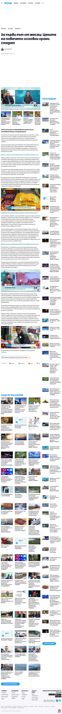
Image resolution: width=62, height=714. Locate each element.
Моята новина (4, 696)
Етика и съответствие (12, 707)
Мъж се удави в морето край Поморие (19, 673)
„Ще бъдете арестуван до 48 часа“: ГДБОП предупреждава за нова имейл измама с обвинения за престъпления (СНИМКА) (34, 603)
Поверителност (47, 706)
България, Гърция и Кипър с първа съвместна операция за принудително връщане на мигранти (55, 368)
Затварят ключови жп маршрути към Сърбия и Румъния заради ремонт (34, 513)
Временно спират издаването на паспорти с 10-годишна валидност (20, 528)
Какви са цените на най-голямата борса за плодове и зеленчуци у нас (20, 244)
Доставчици (32, 706)
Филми (23, 698)
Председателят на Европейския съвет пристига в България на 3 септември (55, 622)
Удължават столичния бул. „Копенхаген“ (19, 496)
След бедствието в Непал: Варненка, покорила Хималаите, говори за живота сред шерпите (20, 409)
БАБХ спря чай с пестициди (5, 546)
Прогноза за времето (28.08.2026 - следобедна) (21, 547)
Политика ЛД (53, 706)
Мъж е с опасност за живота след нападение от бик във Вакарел (7, 600)
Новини (16, 3)
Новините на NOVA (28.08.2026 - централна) (55, 480)
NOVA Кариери (35, 697)
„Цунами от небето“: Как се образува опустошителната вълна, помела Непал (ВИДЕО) (55, 528)
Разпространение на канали (17, 706)
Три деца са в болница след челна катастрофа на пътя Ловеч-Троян (34, 640)
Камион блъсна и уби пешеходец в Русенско (20, 512)
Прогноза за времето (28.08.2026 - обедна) (7, 639)
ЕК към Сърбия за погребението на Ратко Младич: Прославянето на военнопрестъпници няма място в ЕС (55, 403)
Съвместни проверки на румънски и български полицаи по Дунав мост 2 (21, 640)
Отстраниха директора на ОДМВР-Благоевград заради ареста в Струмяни (6, 479)
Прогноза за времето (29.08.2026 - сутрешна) (21, 426)
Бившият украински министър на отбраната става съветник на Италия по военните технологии (55, 243)
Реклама (2, 706)
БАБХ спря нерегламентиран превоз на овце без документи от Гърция (7, 621)
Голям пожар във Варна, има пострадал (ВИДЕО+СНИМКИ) (33, 478)
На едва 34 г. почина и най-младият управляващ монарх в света (55, 613)
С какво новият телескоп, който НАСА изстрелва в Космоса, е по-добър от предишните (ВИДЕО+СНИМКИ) (55, 268)
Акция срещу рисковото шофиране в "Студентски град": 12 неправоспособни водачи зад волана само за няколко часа (34, 530)
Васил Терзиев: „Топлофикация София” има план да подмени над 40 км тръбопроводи (7, 656)
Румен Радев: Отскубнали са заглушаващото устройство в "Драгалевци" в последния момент (34, 657)
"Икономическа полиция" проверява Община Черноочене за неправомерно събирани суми (20, 565)
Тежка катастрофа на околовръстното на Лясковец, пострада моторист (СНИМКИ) (6, 462)
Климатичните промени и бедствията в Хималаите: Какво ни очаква (55, 121)
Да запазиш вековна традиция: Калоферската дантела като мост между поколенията (6, 427)
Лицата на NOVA (15, 694)
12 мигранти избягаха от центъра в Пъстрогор (7, 512)
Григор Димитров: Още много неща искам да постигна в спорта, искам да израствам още (55, 426)
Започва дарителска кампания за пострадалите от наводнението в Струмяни (34, 497)
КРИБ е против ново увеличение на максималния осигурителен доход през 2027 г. (20, 601)
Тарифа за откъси (26, 706)
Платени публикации (20, 707)
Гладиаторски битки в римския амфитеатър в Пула (55, 337)
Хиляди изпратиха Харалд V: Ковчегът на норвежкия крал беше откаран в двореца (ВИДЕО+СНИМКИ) (55, 438)
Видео (2, 698)
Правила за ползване (4, 707)
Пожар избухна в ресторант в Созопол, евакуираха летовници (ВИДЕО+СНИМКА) (34, 444)
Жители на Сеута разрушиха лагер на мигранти (55, 345)
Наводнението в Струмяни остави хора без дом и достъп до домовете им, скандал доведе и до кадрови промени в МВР (7, 409)
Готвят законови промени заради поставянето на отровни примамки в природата (20, 462)
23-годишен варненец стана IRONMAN (7, 495)
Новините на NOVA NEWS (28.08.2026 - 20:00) (55, 448)
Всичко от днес (4, 694)
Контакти (36, 706)
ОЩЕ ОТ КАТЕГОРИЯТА (10, 684)
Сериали (23, 696)
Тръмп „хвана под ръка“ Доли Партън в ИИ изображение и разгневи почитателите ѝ (55, 632)
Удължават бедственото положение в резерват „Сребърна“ (32, 548)
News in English (35, 699)
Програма (23, 3)
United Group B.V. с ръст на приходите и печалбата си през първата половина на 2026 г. (55, 539)
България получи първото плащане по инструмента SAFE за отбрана (21, 582)
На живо (37, 3)
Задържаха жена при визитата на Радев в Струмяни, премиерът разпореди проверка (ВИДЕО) (34, 584)
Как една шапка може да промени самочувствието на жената (55, 177)
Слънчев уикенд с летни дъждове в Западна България (20, 443)
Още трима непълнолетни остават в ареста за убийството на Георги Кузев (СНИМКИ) (6, 566)
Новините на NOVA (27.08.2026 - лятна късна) (55, 329)
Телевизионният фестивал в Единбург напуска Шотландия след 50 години (55, 289)
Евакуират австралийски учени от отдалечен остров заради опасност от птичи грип (55, 355)
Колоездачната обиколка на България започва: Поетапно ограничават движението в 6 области (7, 445)
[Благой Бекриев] (2, 49)
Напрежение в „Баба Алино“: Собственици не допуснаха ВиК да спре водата (34, 564)
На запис (30, 3)
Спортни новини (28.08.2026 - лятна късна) (55, 321)
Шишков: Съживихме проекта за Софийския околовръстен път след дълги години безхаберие (34, 623)
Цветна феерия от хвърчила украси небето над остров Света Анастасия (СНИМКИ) (34, 462)
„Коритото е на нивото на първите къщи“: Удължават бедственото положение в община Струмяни (20, 480)
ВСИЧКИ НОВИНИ (49, 643)
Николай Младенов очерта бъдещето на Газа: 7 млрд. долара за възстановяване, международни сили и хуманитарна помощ (55, 600)
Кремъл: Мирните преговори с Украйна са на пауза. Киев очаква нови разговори (55, 415)
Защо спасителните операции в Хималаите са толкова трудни (54, 132)
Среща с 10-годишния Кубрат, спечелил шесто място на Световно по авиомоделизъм (34, 408)
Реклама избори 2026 (8, 706)
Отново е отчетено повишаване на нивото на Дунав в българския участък (34, 674)
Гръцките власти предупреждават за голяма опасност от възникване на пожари (55, 209)
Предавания (24, 694)
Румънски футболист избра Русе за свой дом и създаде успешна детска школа (55, 166)
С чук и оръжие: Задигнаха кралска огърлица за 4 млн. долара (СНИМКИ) (55, 279)
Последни (3, 692)
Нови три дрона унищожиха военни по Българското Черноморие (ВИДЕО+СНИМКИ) (7, 529)
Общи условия (41, 706)
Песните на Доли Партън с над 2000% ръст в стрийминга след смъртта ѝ (55, 312)
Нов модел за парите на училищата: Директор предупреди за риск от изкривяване (6, 583)
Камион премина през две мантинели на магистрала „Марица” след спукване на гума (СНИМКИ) (7, 675)
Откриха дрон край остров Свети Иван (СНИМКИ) (20, 655)
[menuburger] (2, 3)
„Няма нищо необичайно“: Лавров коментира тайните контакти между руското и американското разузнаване (20, 623)
